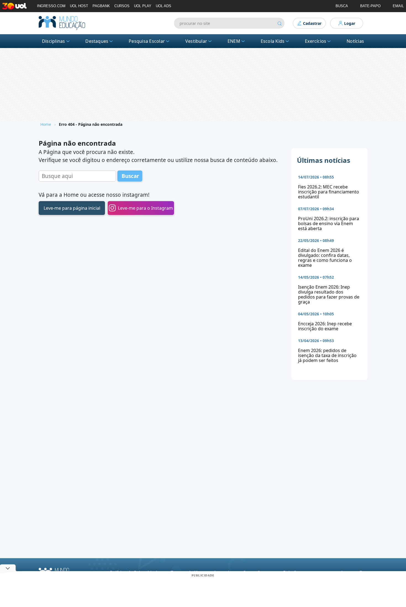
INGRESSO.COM (51, 6)
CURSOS (122, 6)
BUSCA (342, 6)
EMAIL (398, 6)
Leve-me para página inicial (72, 208)
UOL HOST (79, 6)
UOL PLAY (142, 6)
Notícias (355, 41)
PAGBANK (101, 6)
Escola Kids (273, 41)
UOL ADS (163, 6)
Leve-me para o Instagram (145, 208)
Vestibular (196, 41)
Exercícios (315, 41)
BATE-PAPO (370, 6)
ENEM (234, 41)
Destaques (96, 41)
